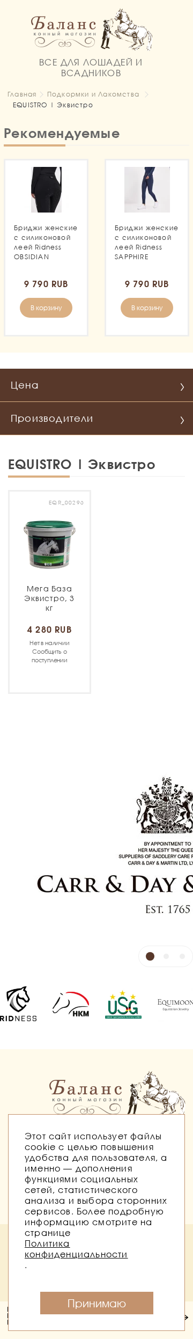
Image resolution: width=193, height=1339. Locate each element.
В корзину (46, 308)
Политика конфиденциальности (76, 1248)
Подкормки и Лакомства (93, 94)
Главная (22, 94)
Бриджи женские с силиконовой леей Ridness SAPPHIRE (147, 242)
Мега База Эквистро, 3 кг (49, 598)
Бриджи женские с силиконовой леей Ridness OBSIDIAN (46, 242)
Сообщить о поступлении (49, 651)
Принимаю (97, 1303)
